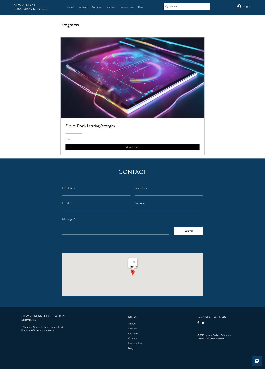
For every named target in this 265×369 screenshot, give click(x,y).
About (131, 323)
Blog (130, 348)
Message (67, 219)
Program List (135, 343)
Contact (132, 338)
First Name (69, 188)
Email (65, 203)
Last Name (141, 188)
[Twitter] (203, 323)
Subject (139, 203)
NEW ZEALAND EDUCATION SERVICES (30, 7)
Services (132, 328)
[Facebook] (198, 323)
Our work (133, 333)
